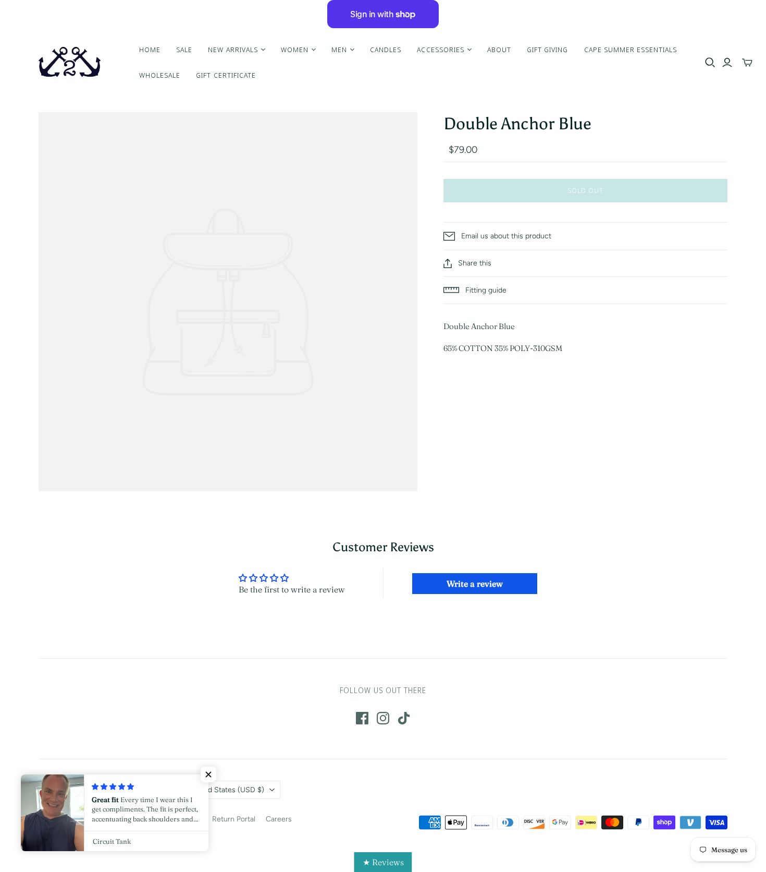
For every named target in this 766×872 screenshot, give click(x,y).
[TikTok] (404, 718)
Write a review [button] (475, 583)
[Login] (727, 62)
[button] (208, 774)
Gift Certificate (226, 75)
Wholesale (159, 75)
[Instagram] (383, 718)
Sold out (585, 190)
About (499, 49)
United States (227, 789)
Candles (385, 49)
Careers (279, 819)
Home (149, 49)
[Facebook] (362, 718)
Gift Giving (547, 49)
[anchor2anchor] (68, 62)
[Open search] (710, 62)
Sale (184, 49)
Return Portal (233, 819)
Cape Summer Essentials (630, 49)
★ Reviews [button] (383, 862)
